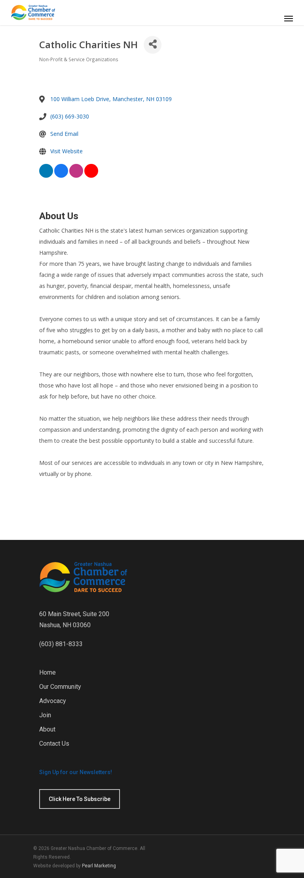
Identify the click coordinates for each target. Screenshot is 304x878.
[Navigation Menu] (288, 18)
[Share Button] (153, 45)
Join (45, 715)
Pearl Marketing (99, 866)
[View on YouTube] (91, 176)
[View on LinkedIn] (46, 176)
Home (47, 672)
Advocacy (52, 701)
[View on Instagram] (76, 176)
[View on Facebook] (61, 176)
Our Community (60, 686)
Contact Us (54, 743)
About (47, 729)
